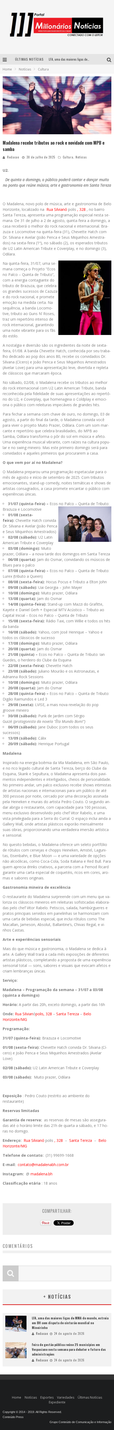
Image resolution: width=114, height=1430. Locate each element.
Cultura (68, 157)
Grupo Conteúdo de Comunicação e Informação (80, 1422)
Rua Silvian (24, 1013)
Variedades (65, 1397)
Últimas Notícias (90, 1397)
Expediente (57, 1402)
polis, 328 (44, 1013)
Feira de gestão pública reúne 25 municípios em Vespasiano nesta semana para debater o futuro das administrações (69, 1349)
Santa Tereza (68, 1013)
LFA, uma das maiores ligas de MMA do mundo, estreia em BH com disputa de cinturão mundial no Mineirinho (70, 1323)
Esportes (47, 1397)
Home (7, 69)
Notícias (81, 157)
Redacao (13, 157)
